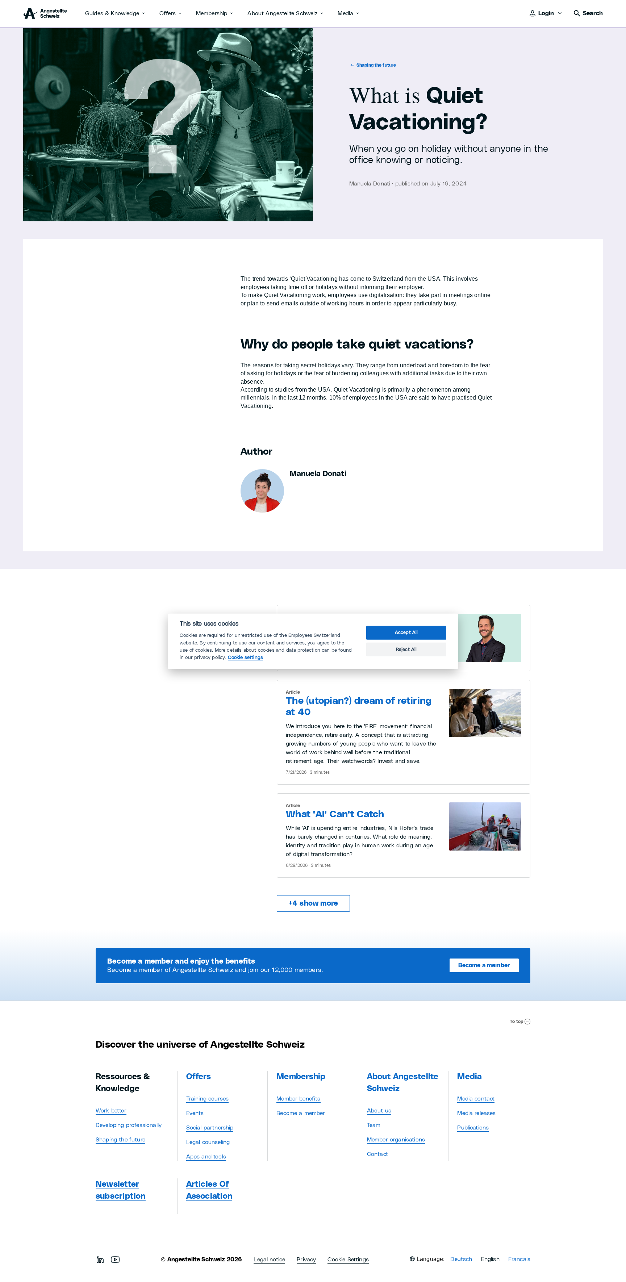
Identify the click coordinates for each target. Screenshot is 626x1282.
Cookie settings (245, 657)
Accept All (406, 632)
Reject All (406, 649)
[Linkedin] (100, 1259)
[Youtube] (115, 1259)
